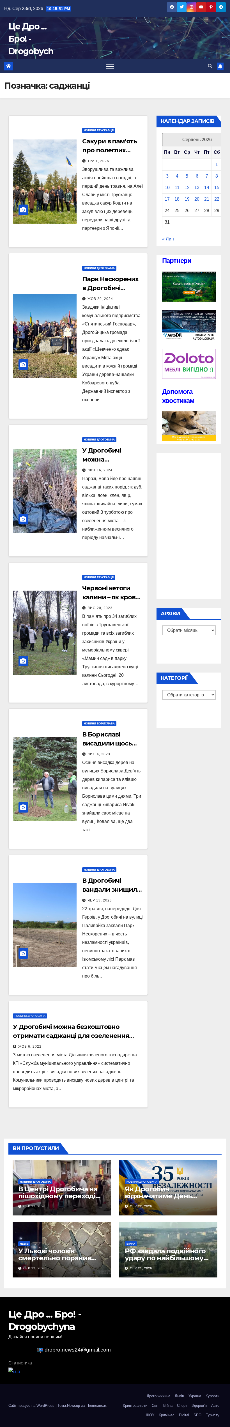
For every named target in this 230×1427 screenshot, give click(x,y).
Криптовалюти (135, 1405)
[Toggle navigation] (110, 66)
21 (206, 199)
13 (196, 187)
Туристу (212, 1415)
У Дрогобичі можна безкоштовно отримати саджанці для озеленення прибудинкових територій (71, 1036)
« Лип (168, 239)
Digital (184, 1415)
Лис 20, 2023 (100, 608)
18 (177, 199)
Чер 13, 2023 (100, 900)
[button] (210, 66)
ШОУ (150, 1415)
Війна (131, 1243)
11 (177, 187)
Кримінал (166, 1415)
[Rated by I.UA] (14, 1371)
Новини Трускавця (99, 130)
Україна (194, 1396)
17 (167, 199)
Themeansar (96, 1405)
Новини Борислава (99, 723)
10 (167, 187)
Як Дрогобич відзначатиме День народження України (161, 1196)
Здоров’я (199, 1405)
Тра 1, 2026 (98, 161)
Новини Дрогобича (99, 268)
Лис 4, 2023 (99, 754)
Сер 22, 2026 (34, 1206)
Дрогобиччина (158, 1396)
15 (216, 187)
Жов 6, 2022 (30, 1047)
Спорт (182, 1405)
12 (187, 187)
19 (187, 199)
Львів (24, 1243)
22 (216, 199)
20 (196, 199)
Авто (215, 1405)
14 (206, 187)
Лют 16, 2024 (100, 470)
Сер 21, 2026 (141, 1268)
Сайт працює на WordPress (32, 1405)
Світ (155, 1405)
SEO (197, 1415)
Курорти (212, 1396)
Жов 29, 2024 (100, 299)
